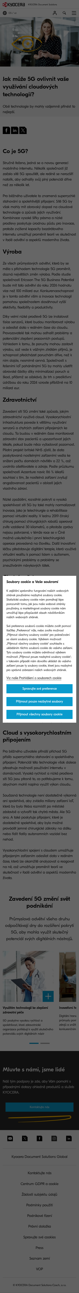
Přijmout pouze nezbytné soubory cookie (39, 703)
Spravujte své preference (39, 689)
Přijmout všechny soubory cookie (39, 714)
